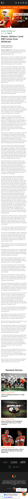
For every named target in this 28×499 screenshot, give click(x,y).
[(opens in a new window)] (5, 462)
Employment (6, 481)
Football (3, 7)
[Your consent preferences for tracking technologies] (2, 496)
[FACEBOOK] (6, 33)
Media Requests (21, 481)
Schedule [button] (22, 7)
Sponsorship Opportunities (13, 483)
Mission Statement (7, 482)
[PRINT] (11, 33)
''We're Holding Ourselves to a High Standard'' (12, 395)
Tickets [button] (9, 7)
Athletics (3, 419)
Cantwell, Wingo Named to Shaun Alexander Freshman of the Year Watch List (12, 451)
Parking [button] (15, 7)
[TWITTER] (5, 33)
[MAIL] (9, 33)
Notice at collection (7, 497)
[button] (26, 2)
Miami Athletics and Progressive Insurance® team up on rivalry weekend (11, 422)
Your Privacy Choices (12, 494)
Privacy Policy (16, 482)
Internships (13, 481)
